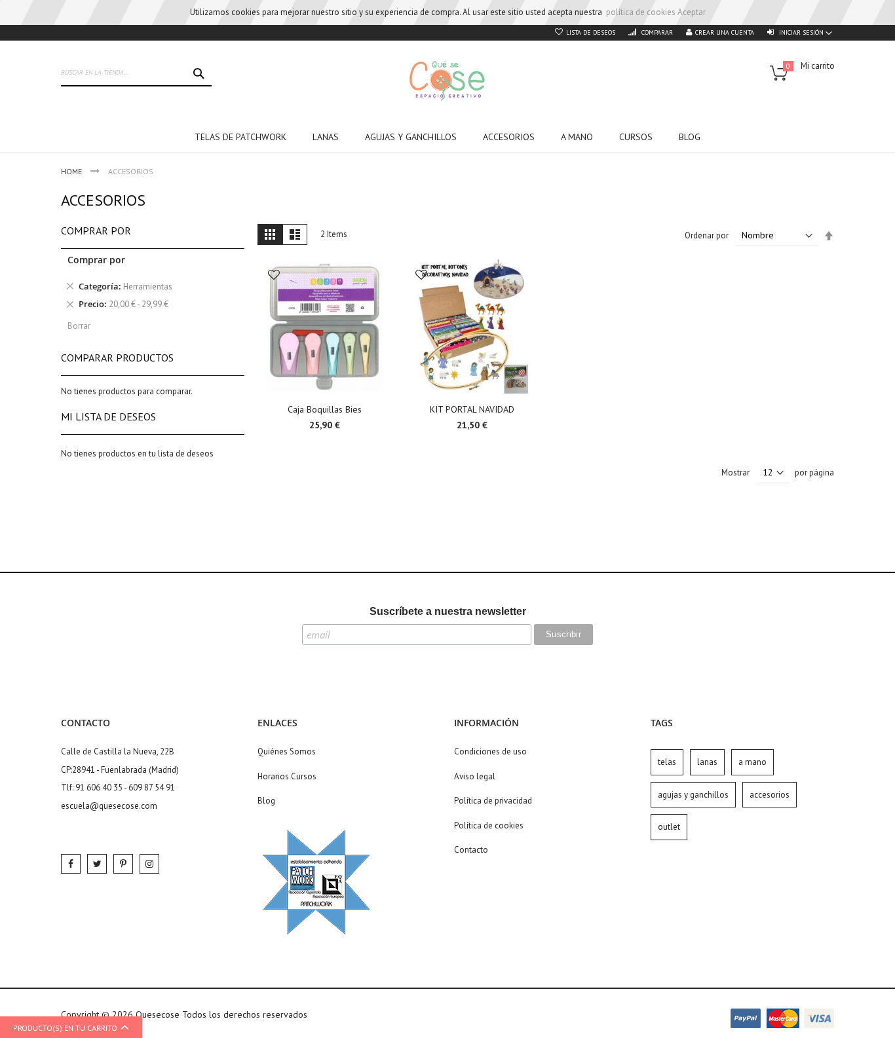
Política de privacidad (493, 800)
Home (72, 171)
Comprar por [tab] (96, 230)
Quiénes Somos (286, 751)
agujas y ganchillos (693, 794)
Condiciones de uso (490, 751)
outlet (669, 826)
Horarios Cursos (286, 776)
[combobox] (136, 73)
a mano (752, 762)
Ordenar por (707, 235)
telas (667, 762)
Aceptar (691, 12)
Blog (266, 800)
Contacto (471, 849)
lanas (707, 762)
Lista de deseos (590, 32)
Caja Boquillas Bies (325, 409)
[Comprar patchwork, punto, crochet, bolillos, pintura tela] (447, 81)
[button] (273, 276)
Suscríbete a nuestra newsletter (448, 611)
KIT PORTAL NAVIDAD (472, 409)
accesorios (770, 794)
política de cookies (641, 12)
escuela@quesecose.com (109, 805)
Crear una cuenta (724, 32)
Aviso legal (474, 776)
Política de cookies (489, 825)
